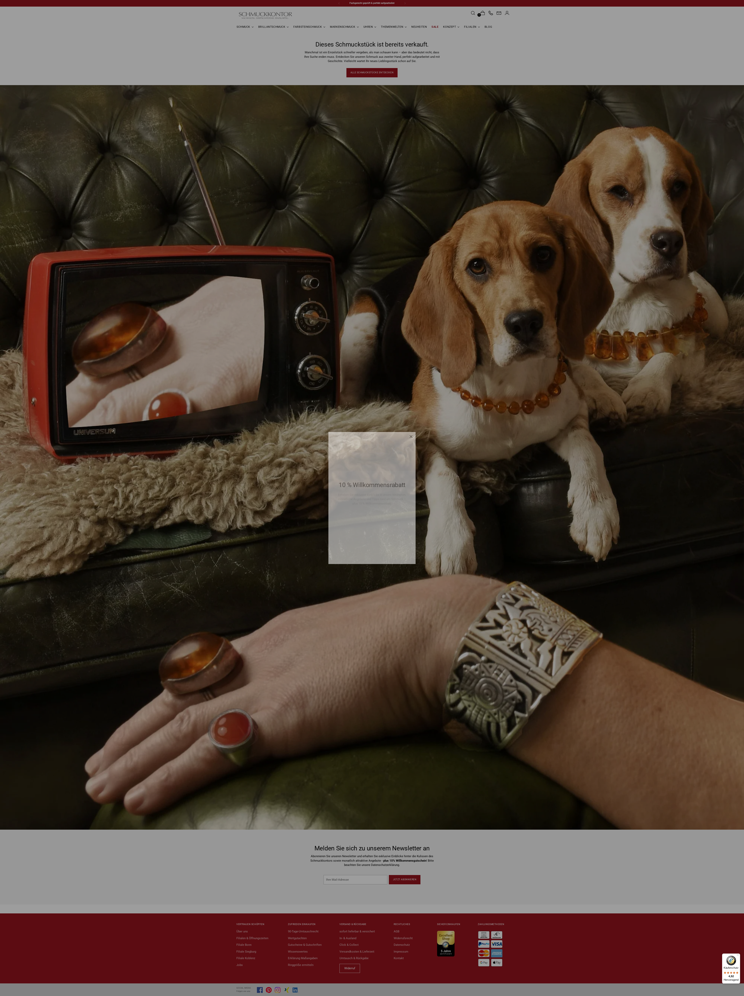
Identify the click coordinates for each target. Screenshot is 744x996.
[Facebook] (356, 554)
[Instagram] (373, 554)
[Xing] (382, 554)
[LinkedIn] (391, 553)
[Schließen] (411, 437)
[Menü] (737, 956)
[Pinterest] (365, 554)
